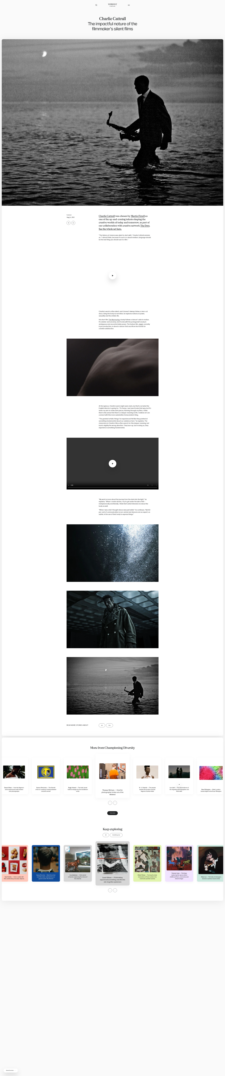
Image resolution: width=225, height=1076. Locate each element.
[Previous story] (110, 890)
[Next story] (115, 890)
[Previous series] (110, 803)
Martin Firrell (138, 216)
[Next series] (115, 803)
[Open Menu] (128, 5)
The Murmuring (114, 320)
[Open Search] (96, 5)
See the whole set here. (110, 229)
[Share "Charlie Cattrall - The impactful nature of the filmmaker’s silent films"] (68, 223)
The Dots (145, 225)
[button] (112, 122)
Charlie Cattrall (107, 216)
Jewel (141, 324)
